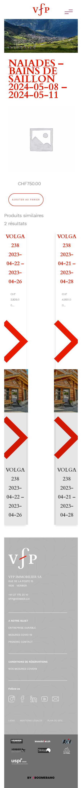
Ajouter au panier (26, 199)
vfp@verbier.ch (19, 599)
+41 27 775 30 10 (18, 594)
